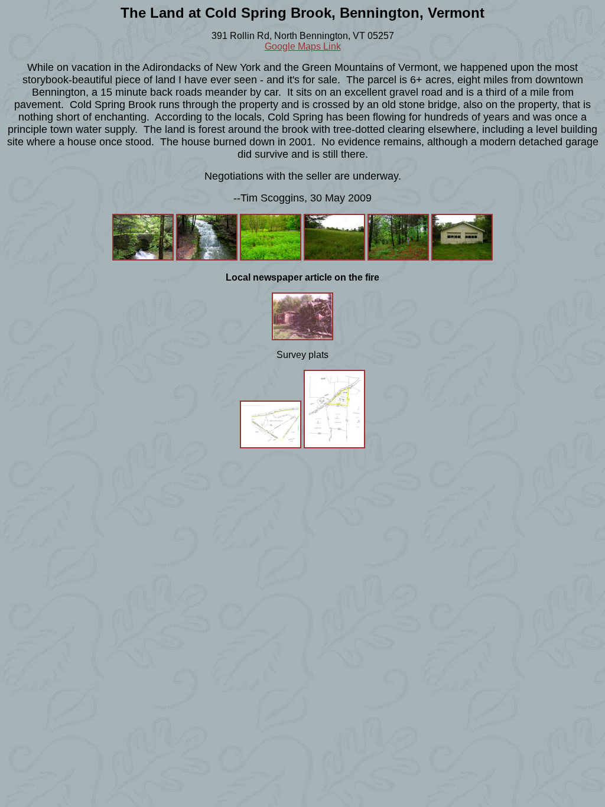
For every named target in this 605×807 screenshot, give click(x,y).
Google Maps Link (303, 46)
